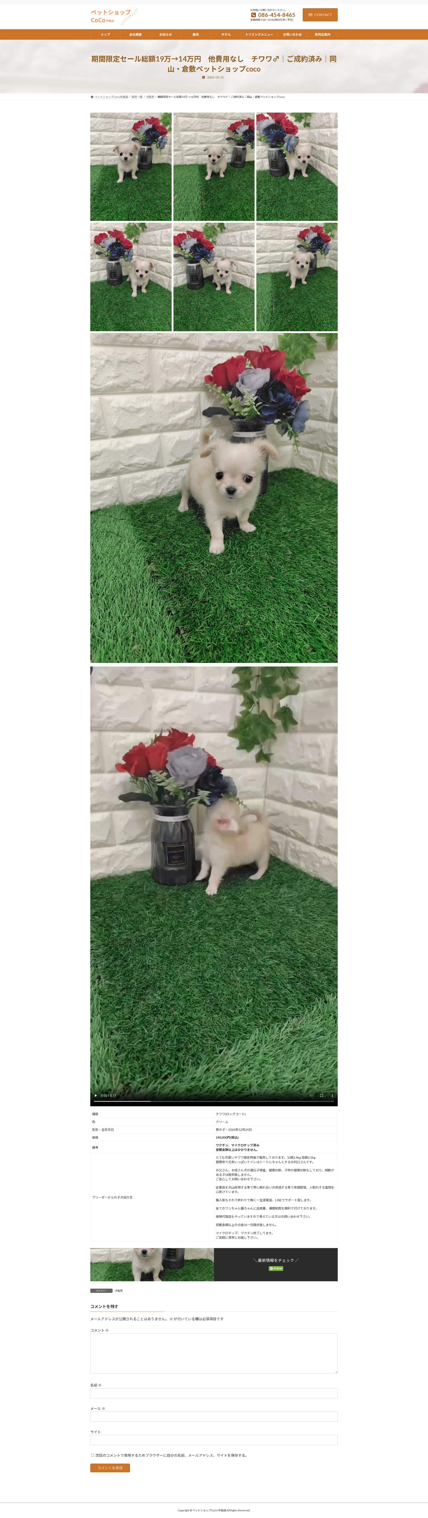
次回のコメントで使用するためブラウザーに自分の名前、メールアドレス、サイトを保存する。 (172, 1455)
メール (97, 1408)
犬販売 (119, 1290)
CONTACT (323, 14)
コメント (99, 1330)
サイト (95, 1432)
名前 (96, 1385)
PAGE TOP (414, 1468)
